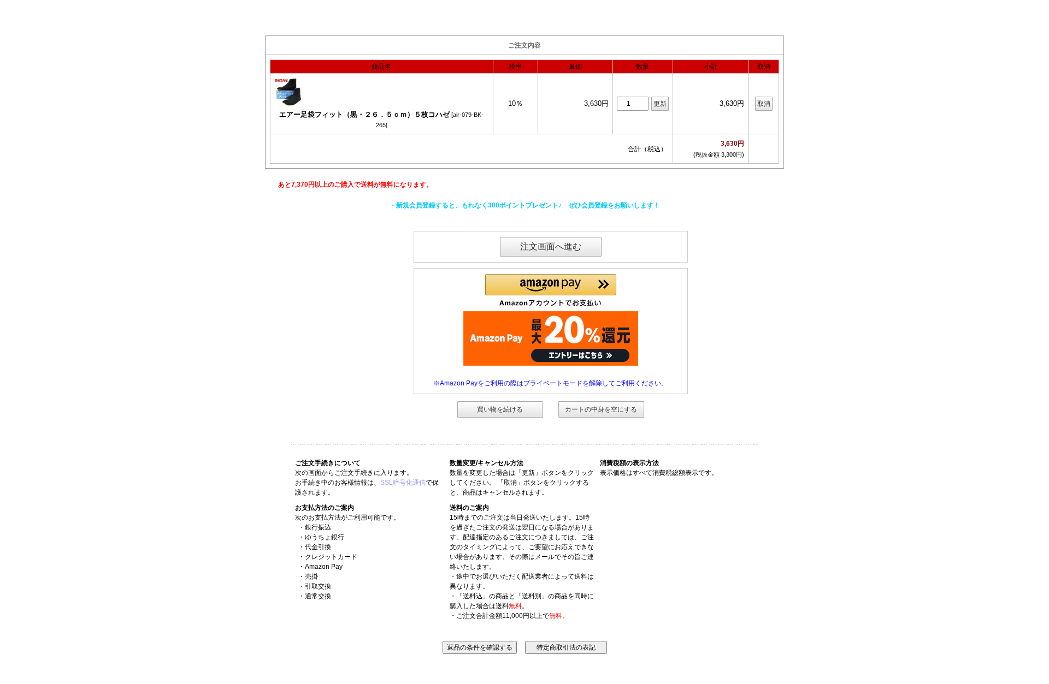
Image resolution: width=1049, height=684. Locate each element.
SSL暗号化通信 (403, 482)
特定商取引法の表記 (566, 647)
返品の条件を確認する (479, 647)
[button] (550, 290)
